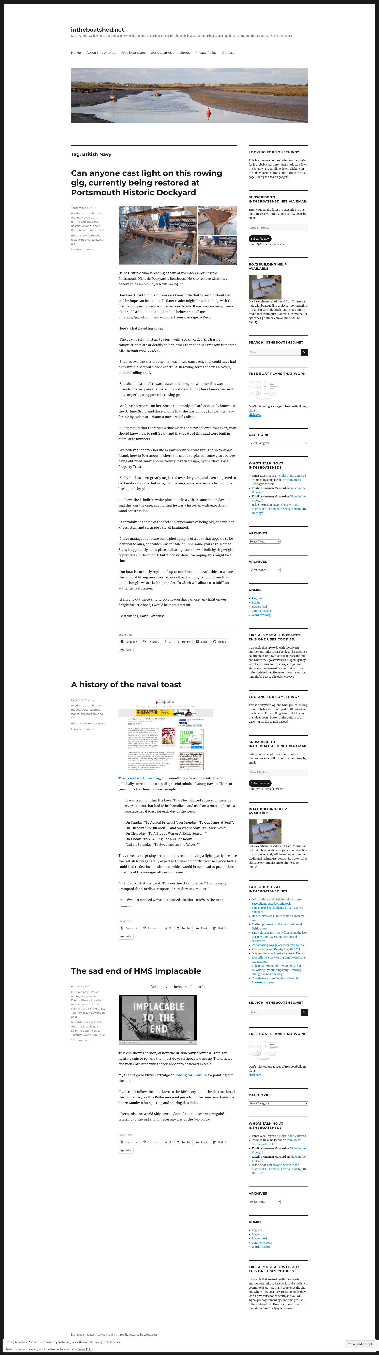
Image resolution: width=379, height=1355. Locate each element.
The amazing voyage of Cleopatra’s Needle (278, 945)
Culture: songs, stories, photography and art (87, 713)
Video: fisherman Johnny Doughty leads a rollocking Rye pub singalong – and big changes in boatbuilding (278, 970)
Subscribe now (260, 238)
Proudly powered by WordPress (138, 1334)
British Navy (79, 235)
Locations (97, 1000)
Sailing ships (96, 1008)
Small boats (96, 230)
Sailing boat (79, 1008)
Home (76, 53)
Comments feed (262, 611)
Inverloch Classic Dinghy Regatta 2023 (276, 949)
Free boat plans (133, 53)
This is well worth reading (139, 778)
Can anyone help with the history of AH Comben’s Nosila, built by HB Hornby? (279, 509)
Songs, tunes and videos (170, 53)
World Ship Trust (94, 1034)
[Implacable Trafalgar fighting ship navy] (177, 1020)
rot (81, 1030)
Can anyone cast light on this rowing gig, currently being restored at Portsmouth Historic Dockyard (146, 182)
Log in (256, 602)
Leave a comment (82, 249)
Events (75, 1000)
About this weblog (101, 53)
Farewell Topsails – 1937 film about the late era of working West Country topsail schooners (279, 937)
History (92, 723)
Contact (228, 53)
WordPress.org (261, 615)
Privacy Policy (206, 53)
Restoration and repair (85, 225)
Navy (85, 217)
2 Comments (79, 1040)
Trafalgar (76, 1034)
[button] (157, 235)
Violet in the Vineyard (292, 475)
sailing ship (91, 1030)
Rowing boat (79, 230)
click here (255, 414)
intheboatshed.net (97, 29)
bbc (73, 1022)
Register (257, 598)
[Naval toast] (177, 734)
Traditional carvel (82, 1012)
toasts (102, 723)
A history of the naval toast (126, 684)
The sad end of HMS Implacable (136, 971)
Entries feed (259, 606)
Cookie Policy (85, 1349)
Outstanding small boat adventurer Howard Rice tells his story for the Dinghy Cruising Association (279, 957)
